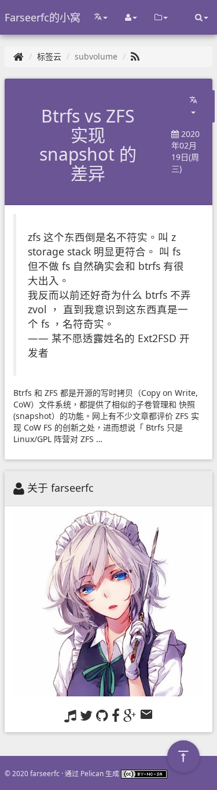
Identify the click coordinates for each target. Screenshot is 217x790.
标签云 (49, 56)
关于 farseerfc (60, 488)
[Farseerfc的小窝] (18, 56)
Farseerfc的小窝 (42, 17)
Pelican (92, 773)
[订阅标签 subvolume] (135, 56)
